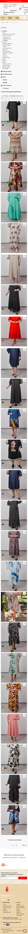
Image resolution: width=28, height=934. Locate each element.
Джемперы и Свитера (8, 53)
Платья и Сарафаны (7, 35)
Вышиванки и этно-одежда (9, 34)
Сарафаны (5, 40)
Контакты (6, 4)
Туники (4, 54)
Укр (21, 6)
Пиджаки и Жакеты (7, 43)
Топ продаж (6, 88)
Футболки (5, 56)
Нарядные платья (7, 38)
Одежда (3, 17)
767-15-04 (7, 13)
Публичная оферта (20, 930)
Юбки (4, 59)
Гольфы (4, 46)
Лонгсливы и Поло (7, 48)
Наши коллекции (7, 85)
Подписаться (22, 877)
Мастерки (5, 49)
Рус (21, 7)
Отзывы (5, 7)
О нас (10, 4)
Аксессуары (5, 68)
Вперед (24, 845)
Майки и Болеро (6, 57)
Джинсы (4, 60)
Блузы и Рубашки (7, 45)
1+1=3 (4, 32)
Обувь (4, 77)
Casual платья (6, 37)
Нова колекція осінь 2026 (14, 1)
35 (16, 845)
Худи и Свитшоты (7, 51)
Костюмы (5, 42)
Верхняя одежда (10, 18)
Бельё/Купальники (18, 18)
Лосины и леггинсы (7, 64)
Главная (2, 22)
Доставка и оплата (8, 6)
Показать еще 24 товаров (14, 840)
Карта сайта (6, 932)
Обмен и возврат (7, 907)
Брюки (4, 62)
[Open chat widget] (25, 931)
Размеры (15, 4)
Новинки (5, 79)
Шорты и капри (6, 65)
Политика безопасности (8, 930)
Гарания (5, 909)
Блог (14, 6)
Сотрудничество (7, 912)
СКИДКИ (5, 82)
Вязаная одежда (6, 67)
